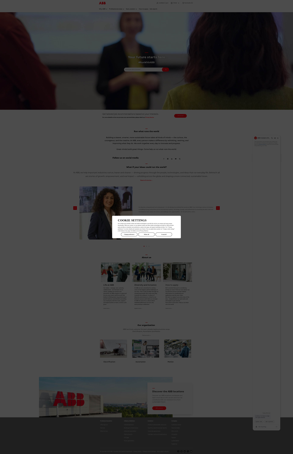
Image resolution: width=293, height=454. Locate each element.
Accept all (163, 234)
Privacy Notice (144, 231)
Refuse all (146, 234)
